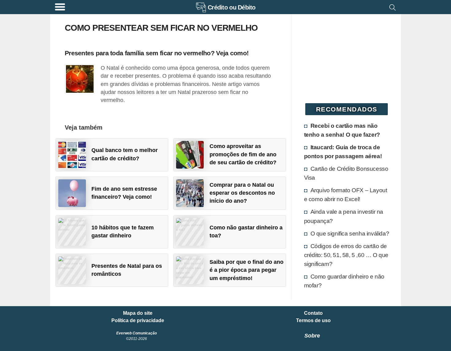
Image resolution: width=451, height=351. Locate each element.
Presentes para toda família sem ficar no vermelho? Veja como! (157, 53)
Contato (313, 313)
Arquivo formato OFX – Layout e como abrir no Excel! (345, 194)
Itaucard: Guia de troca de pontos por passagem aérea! (343, 151)
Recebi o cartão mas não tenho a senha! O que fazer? (342, 130)
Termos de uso (313, 320)
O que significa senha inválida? (349, 233)
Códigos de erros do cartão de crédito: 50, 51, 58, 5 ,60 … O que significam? (346, 255)
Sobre (312, 336)
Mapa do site (137, 313)
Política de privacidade (137, 320)
